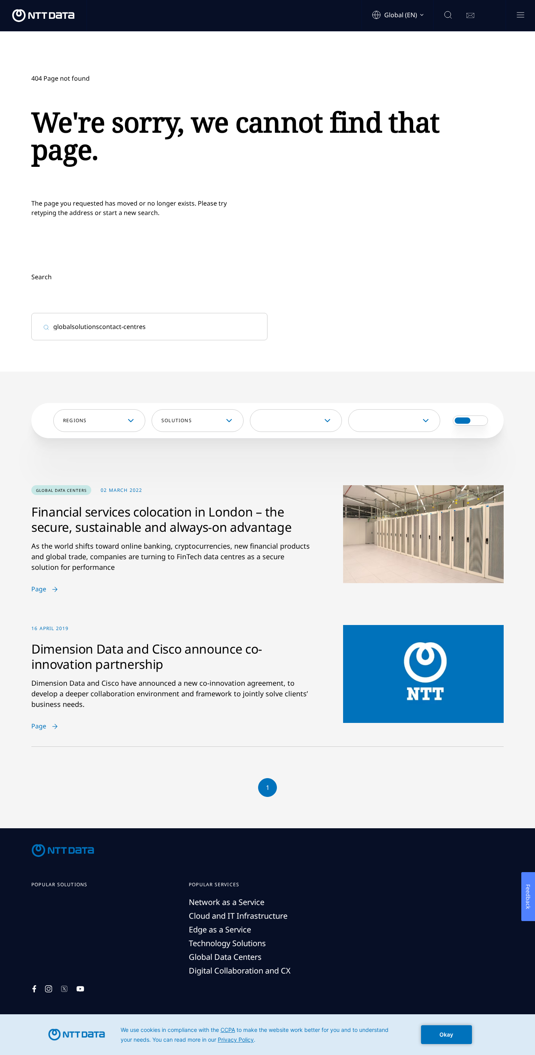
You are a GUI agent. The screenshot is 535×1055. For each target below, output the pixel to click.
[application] (267, 1034)
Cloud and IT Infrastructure (238, 915)
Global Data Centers (225, 957)
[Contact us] (470, 15)
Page (38, 589)
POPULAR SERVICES (214, 884)
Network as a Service (226, 902)
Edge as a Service (220, 929)
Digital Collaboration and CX (240, 970)
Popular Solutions (59, 884)
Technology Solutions (227, 943)
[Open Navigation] (520, 15)
